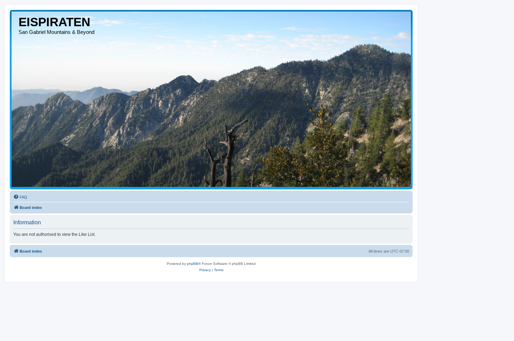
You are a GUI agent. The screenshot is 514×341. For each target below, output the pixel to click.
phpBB (192, 264)
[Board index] (211, 99)
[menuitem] (20, 197)
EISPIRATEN (54, 22)
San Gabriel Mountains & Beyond (56, 32)
